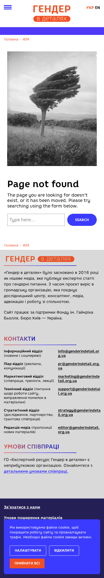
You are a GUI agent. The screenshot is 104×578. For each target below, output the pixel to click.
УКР (90, 7)
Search (82, 220)
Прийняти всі (27, 563)
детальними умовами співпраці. (36, 471)
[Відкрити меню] (8, 8)
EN (97, 7)
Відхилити (64, 550)
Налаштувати (28, 550)
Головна (11, 39)
